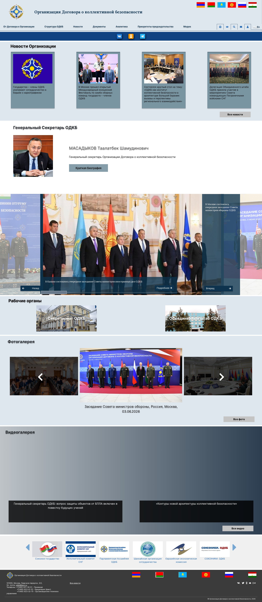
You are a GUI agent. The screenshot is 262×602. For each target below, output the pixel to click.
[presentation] (40, 378)
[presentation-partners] (27, 547)
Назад (35, 288)
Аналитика (122, 26)
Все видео (238, 528)
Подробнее (163, 288)
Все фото (239, 419)
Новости (78, 26)
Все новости (235, 114)
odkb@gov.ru (21, 585)
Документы (99, 26)
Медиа (187, 26)
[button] (54, 292)
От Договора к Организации (18, 26)
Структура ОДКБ (53, 26)
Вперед (210, 288)
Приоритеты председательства (155, 26)
